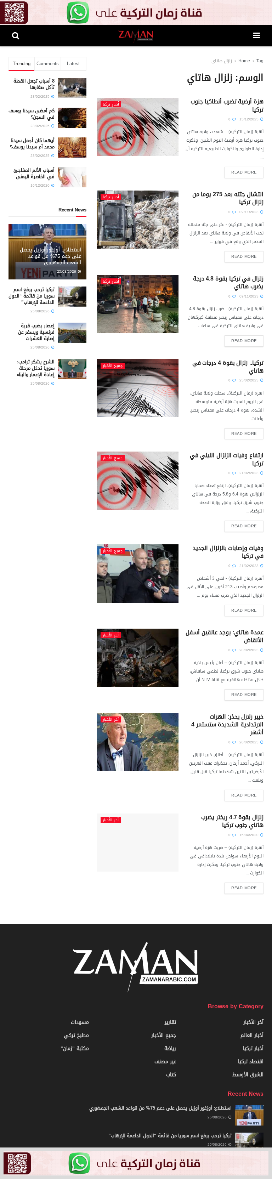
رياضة (170, 1048)
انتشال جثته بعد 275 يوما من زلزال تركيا (228, 198)
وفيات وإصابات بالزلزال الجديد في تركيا (228, 552)
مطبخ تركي (76, 1035)
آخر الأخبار (111, 635)
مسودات (80, 1022)
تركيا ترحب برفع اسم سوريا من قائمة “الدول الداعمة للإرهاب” (31, 296)
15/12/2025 (249, 119)
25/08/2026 (67, 271)
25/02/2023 (249, 380)
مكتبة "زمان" (75, 1048)
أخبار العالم (252, 1035)
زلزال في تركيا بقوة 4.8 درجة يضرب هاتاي (228, 282)
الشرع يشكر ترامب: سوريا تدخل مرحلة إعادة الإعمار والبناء (36, 368)
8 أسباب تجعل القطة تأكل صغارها (34, 84)
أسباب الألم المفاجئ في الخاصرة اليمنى (34, 173)
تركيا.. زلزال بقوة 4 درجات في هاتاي (228, 366)
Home (244, 61)
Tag (260, 61)
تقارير (170, 1022)
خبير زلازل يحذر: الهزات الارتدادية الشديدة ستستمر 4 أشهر (227, 724)
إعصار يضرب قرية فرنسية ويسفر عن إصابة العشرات (36, 332)
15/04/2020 (249, 835)
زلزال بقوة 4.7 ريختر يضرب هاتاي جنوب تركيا (232, 821)
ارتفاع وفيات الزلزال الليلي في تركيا (227, 459)
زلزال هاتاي (221, 61)
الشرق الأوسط (248, 1074)
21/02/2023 (249, 473)
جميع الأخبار (113, 366)
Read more (244, 172)
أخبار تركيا (111, 104)
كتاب (171, 1074)
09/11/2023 (249, 212)
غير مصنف (165, 1061)
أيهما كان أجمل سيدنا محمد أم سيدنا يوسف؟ (32, 143)
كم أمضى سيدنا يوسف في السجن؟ (31, 113)
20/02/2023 (249, 650)
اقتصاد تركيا (251, 1061)
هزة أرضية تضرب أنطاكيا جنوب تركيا (227, 105)
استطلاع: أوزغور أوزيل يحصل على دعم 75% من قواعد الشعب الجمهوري (50, 256)
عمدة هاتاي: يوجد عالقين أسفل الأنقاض (225, 636)
